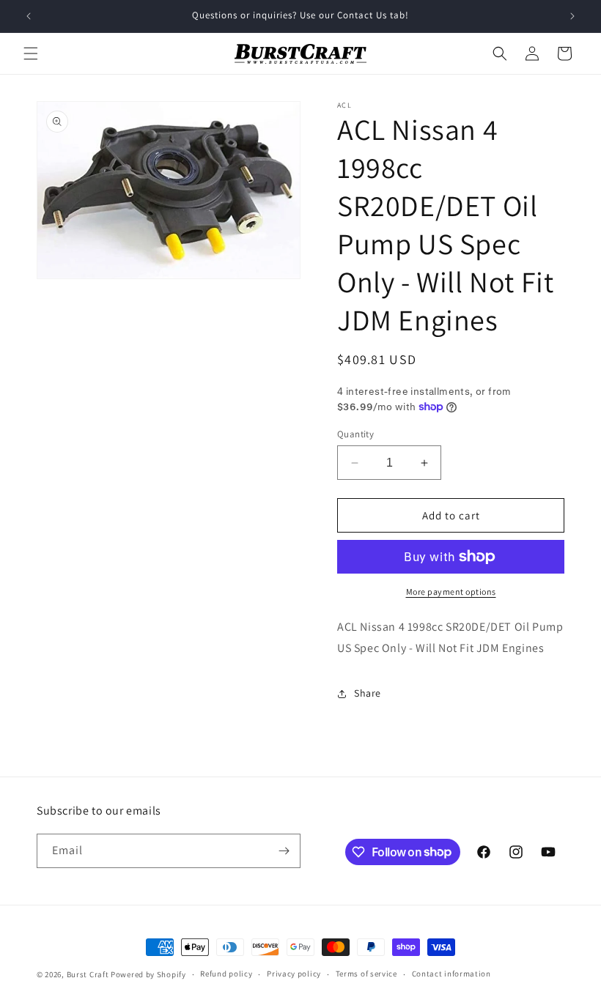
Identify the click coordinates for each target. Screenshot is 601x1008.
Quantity (355, 434)
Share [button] (367, 693)
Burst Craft (88, 974)
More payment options (451, 591)
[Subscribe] (284, 851)
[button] (31, 53)
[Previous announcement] (28, 16)
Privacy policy (294, 973)
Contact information (451, 973)
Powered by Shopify (148, 974)
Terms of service (366, 973)
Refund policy (226, 973)
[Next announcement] (572, 16)
